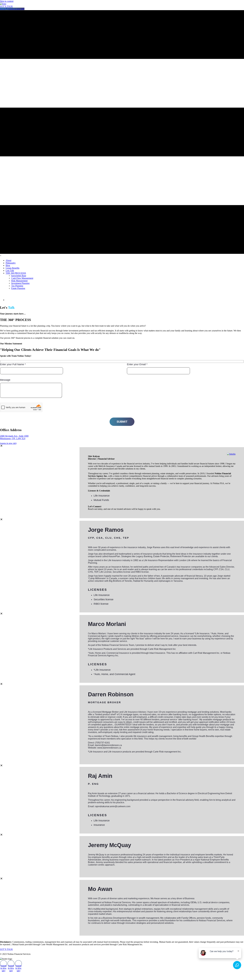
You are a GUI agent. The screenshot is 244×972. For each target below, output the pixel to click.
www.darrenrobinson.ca (109, 748)
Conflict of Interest (59, 937)
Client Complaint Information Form (19, 937)
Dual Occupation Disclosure (94, 937)
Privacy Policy (142, 937)
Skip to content (6, 1)
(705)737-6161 (102, 742)
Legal (122, 937)
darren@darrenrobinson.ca (108, 745)
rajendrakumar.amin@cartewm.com (112, 806)
